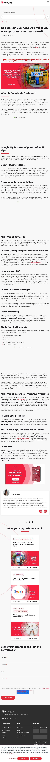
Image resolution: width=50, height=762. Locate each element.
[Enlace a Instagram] (5, 718)
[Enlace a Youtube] (3, 718)
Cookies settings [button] (12, 758)
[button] (48, 2)
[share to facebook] (29, 522)
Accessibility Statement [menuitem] (22, 735)
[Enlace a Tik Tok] (15, 718)
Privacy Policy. (45, 688)
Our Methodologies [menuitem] (6, 730)
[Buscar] (47, 17)
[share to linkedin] (32, 522)
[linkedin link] (40, 511)
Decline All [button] (36, 758)
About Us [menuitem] (4, 732)
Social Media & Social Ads (20, 611)
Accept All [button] (23, 758)
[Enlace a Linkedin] (8, 718)
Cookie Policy (10, 753)
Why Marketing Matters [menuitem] (7, 727)
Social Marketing (18, 608)
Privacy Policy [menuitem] (20, 727)
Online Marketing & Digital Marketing (23, 539)
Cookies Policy (20, 737)
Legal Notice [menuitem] (20, 730)
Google (3, 21)
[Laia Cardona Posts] (45, 511)
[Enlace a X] (13, 718)
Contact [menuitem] (3, 737)
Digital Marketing (18, 574)
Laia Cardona (33, 567)
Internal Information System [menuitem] (23, 732)
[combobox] (23, 17)
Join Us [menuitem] (3, 735)
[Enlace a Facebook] (10, 718)
